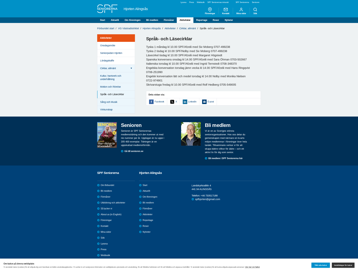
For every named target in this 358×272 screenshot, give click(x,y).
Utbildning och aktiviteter (113, 202)
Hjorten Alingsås (152, 28)
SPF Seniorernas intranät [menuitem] (218, 2)
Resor (216, 20)
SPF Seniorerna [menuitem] (242, 2)
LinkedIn (192, 101)
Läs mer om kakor (252, 267)
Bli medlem (152, 20)
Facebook (159, 101)
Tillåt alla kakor (321, 265)
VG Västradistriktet (128, 28)
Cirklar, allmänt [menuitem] (108, 68)
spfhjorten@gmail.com (207, 199)
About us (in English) (111, 214)
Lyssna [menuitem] (183, 2)
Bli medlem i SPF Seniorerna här (225, 158)
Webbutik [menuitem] (201, 2)
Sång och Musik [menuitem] (108, 102)
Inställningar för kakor (343, 265)
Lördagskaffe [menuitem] (107, 60)
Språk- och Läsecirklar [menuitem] (112, 94)
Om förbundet (107, 185)
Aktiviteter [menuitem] (106, 38)
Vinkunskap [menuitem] (106, 109)
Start (102, 20)
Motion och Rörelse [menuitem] (110, 86)
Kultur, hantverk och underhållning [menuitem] (110, 77)
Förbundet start (105, 28)
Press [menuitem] (191, 2)
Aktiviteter (185, 20)
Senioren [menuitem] (255, 2)
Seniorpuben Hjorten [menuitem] (111, 53)
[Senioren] (107, 135)
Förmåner (169, 20)
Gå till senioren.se (133, 151)
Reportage (201, 20)
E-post (211, 101)
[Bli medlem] (191, 134)
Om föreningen (133, 20)
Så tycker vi (106, 208)
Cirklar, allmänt (187, 28)
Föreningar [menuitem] (210, 13)
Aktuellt (115, 20)
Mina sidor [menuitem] (241, 13)
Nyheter (229, 20)
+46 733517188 (209, 195)
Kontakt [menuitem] (225, 13)
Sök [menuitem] (255, 13)
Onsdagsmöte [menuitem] (107, 45)
